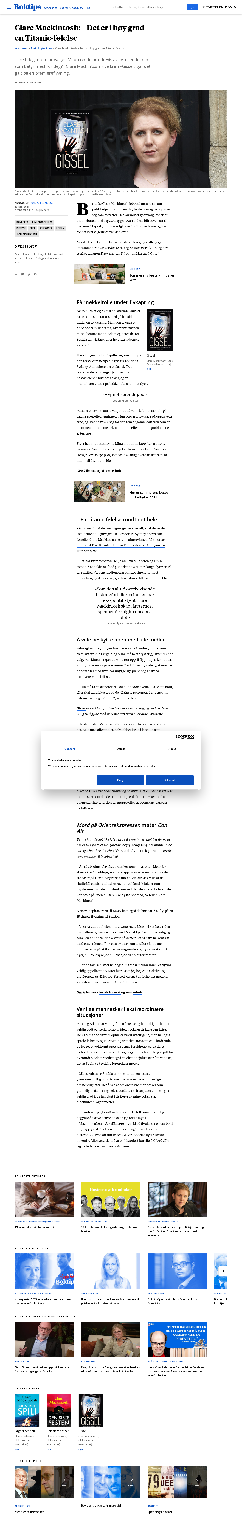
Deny (120, 780)
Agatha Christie (93, 850)
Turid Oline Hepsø (41, 203)
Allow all (170, 780)
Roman (60, 228)
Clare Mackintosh (26, 233)
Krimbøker (21, 48)
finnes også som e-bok (103, 470)
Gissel (154, 253)
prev (19, 1271)
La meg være (139, 247)
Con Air (136, 877)
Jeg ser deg (107, 247)
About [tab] (172, 748)
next (222, 1271)
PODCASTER (50, 8)
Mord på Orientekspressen (140, 850)
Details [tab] (121, 748)
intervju (21, 228)
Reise (32, 228)
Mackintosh (93, 659)
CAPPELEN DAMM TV (71, 8)
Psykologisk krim (41, 48)
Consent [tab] (69, 748)
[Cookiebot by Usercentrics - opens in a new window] (178, 737)
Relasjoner (46, 228)
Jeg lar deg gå (114, 220)
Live (88, 8)
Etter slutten (110, 253)
